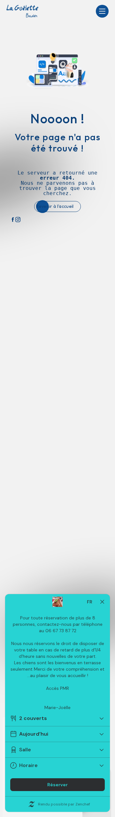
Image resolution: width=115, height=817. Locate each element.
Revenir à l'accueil (54, 206)
